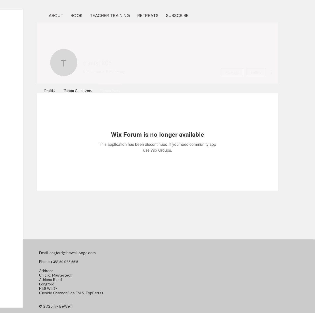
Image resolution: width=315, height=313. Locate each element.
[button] (76, 15)
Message (232, 72)
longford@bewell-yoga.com (72, 252)
